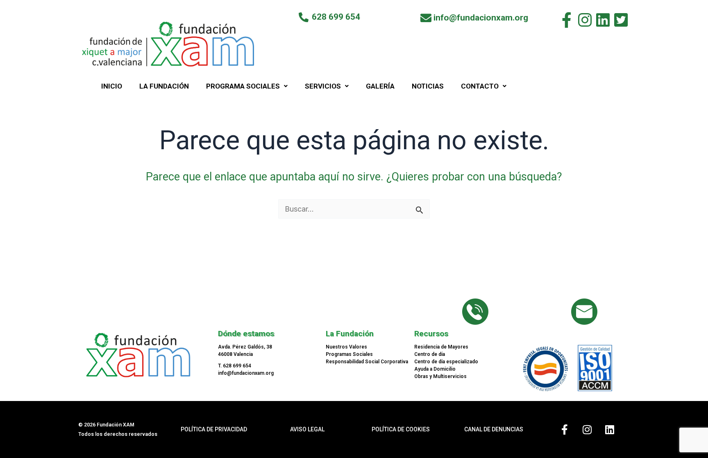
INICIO (111, 86)
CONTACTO (480, 86)
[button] (246, 86)
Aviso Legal (307, 429)
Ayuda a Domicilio (435, 369)
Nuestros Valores (346, 347)
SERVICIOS (323, 86)
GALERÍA (380, 86)
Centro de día (429, 354)
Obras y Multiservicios (440, 376)
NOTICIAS (428, 86)
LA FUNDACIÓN (164, 86)
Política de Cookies (401, 429)
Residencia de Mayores (441, 347)
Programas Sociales (349, 354)
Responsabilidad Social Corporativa (367, 362)
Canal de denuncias (493, 429)
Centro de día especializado (446, 362)
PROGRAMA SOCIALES (243, 86)
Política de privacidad (214, 429)
